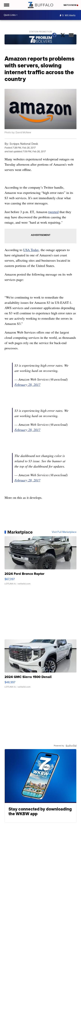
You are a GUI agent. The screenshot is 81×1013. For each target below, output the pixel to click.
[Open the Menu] (6, 5)
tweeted (53, 211)
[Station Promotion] (40, 39)
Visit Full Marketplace (64, 532)
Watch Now (70, 5)
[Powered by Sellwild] (71, 745)
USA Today (31, 250)
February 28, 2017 (27, 384)
